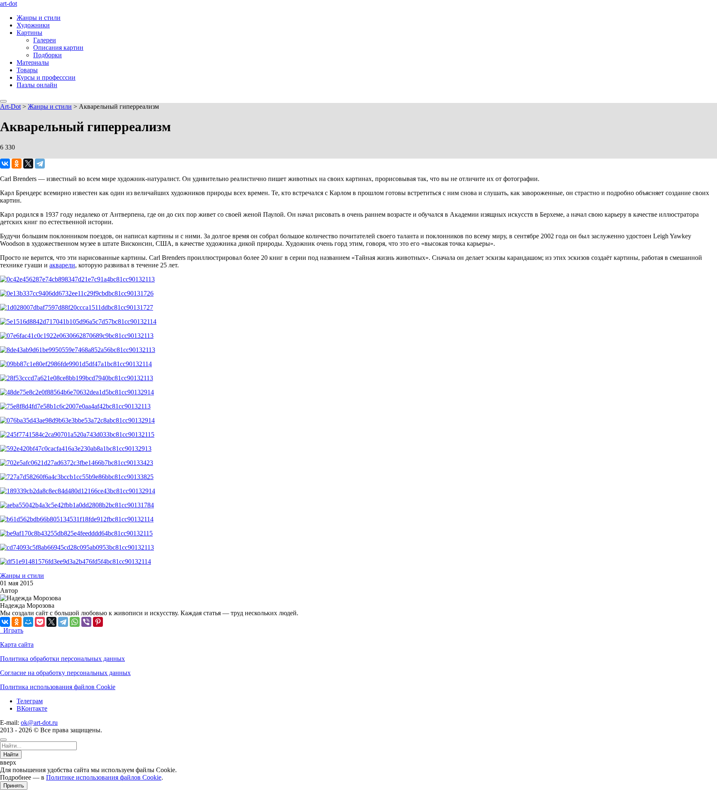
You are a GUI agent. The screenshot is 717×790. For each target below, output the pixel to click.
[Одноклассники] (17, 164)
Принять (13, 786)
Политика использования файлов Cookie (57, 686)
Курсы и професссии (46, 77)
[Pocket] (40, 622)
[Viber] (86, 622)
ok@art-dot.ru (39, 722)
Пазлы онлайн (37, 84)
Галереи (44, 40)
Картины (29, 32)
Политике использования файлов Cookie (103, 777)
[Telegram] (40, 164)
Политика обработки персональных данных (62, 658)
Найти (10, 754)
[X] (28, 164)
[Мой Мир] (28, 622)
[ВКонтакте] (5, 164)
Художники (33, 25)
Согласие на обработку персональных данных (65, 672)
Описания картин (58, 47)
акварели (62, 265)
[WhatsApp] (75, 622)
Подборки (47, 55)
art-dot (8, 3)
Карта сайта (17, 644)
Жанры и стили (39, 17)
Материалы (33, 62)
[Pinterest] (98, 622)
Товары (27, 69)
